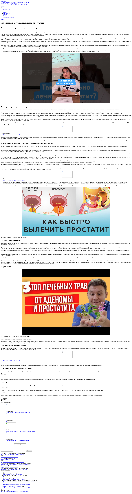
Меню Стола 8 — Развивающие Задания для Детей (18, 412)
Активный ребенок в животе (7, 459)
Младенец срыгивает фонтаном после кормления (12, 462)
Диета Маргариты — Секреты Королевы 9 (13, 474)
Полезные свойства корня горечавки (11, 360)
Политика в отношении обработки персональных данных (14, 491)
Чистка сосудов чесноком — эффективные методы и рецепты (20, 431)
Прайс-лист (6, 15)
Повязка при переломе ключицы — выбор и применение (16, 484)
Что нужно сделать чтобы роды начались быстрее (12, 454)
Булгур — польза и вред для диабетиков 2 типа (14, 180)
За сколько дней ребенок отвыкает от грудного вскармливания (15, 464)
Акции (5, 12)
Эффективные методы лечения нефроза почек (14, 134)
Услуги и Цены (6, 9)
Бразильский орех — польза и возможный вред (14, 476)
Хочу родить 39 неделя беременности (9, 467)
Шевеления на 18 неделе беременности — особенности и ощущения (19, 481)
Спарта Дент (4, 1)
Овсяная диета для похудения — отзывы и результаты (18, 421)
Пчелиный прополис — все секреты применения (17, 440)
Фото (4, 11)
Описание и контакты (8, 17)
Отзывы (5, 14)
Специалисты (6, 13)
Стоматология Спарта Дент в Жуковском (11, 486)
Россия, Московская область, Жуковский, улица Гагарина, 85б (15, 2)
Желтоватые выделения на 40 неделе (9, 457)
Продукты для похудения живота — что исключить (15, 479)
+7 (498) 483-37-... (9, 3)
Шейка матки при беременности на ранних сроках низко (14, 469)
